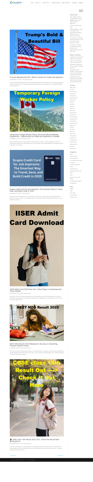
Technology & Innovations (76, 181)
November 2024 (73, 119)
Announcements (26, 79)
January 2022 (73, 148)
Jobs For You (46, 2)
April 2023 (72, 146)
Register (72, 188)
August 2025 (73, 100)
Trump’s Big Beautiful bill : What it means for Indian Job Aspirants (36, 77)
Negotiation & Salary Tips (75, 171)
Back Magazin (73, 77)
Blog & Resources (56, 2)
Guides (71, 166)
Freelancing (72, 162)
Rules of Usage (65, 2)
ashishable (13, 79)
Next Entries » (61, 455)
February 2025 (73, 112)
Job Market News (74, 168)
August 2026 (73, 87)
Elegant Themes (19, 460)
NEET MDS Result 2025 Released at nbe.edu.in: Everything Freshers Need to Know (33, 345)
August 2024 (73, 125)
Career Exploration (74, 158)
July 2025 (72, 102)
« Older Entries (13, 455)
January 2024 (73, 138)
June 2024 (72, 129)
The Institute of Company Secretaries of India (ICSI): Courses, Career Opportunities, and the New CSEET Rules (76, 48)
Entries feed (72, 193)
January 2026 (73, 93)
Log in (71, 190)
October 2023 (73, 142)
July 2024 (72, 127)
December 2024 (73, 116)
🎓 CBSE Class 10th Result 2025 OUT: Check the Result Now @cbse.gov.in (34, 440)
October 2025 (73, 95)
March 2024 (72, 133)
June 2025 (72, 104)
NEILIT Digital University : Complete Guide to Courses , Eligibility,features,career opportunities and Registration (76, 20)
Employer (81, 2)
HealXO (71, 60)
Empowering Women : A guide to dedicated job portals (76, 66)
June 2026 (72, 89)
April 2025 (72, 108)
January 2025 (73, 114)
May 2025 (72, 106)
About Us (37, 2)
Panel (71, 175)
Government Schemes (75, 164)
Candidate (74, 2)
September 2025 (73, 98)
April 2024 (72, 131)
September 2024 (73, 123)
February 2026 (73, 91)
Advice (71, 154)
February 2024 (73, 135)
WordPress (32, 460)
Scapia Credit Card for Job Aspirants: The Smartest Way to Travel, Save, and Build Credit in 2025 (36, 190)
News (31, 79)
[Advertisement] (37, 19)
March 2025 (72, 110)
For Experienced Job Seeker (76, 160)
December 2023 (73, 140)
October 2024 (73, 121)
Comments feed (73, 195)
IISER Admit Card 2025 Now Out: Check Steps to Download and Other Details (35, 290)
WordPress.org (73, 197)
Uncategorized (73, 183)
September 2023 (73, 144)
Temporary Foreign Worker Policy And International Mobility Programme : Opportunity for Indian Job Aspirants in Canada (34, 135)
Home (32, 2)
